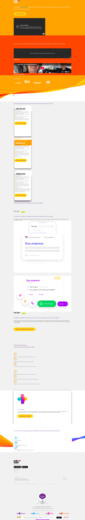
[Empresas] (21, 514)
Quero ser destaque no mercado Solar (24, 329)
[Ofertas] (21, 517)
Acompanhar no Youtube (25, 416)
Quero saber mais (20, 14)
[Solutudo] (17, 463)
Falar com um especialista (21, 123)
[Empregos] (35, 514)
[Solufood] (64, 517)
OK (59, 517)
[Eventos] (50, 514)
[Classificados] (64, 514)
